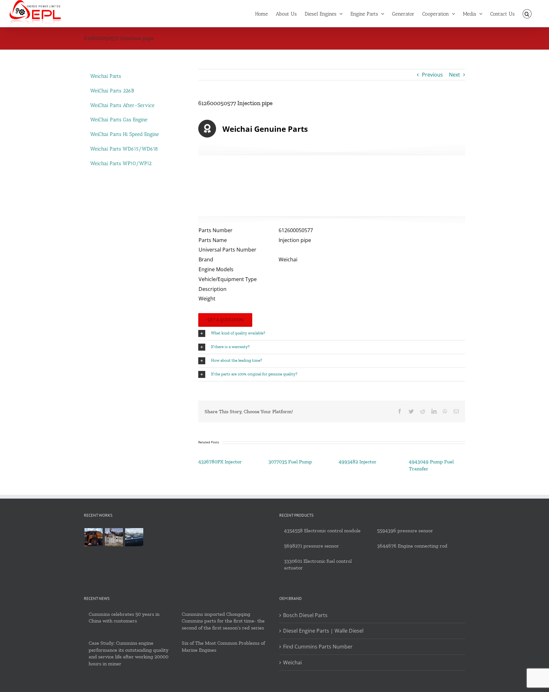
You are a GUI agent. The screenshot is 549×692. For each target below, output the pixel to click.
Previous (432, 74)
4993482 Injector (357, 462)
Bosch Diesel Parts (305, 615)
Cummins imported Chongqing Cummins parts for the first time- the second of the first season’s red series (223, 621)
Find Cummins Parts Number (318, 646)
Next (454, 74)
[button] (527, 13)
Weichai (292, 662)
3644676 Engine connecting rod (412, 546)
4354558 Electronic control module (322, 530)
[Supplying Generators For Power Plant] (113, 537)
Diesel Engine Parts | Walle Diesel (323, 630)
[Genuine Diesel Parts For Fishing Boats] (134, 537)
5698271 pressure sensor (311, 546)
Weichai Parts (105, 76)
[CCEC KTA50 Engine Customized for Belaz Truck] (93, 537)
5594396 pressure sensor (405, 530)
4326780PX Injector (220, 462)
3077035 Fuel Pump (290, 462)
